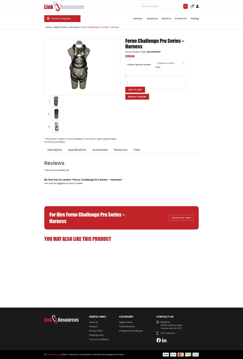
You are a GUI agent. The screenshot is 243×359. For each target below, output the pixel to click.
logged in (61, 183)
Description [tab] (54, 150)
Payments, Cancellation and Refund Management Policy (96, 354)
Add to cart (135, 89)
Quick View (62, 281)
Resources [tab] (120, 150)
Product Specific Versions (139, 64)
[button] (58, 18)
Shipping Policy (96, 335)
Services (137, 18)
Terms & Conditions (99, 339)
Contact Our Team (181, 217)
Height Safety (126, 322)
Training (194, 18)
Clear (158, 67)
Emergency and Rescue (131, 330)
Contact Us (181, 18)
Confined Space (127, 326)
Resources (152, 18)
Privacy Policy (96, 330)
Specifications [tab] (77, 150)
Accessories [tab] (100, 150)
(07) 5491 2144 (168, 333)
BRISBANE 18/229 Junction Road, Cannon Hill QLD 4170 (171, 325)
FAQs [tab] (137, 150)
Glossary (93, 326)
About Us (166, 18)
